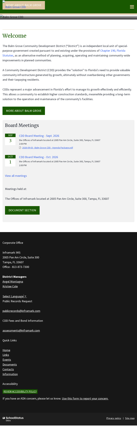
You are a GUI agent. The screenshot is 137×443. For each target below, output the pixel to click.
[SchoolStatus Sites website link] (13, 419)
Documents (10, 364)
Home (6, 350)
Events (7, 360)
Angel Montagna (13, 281)
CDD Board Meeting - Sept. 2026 (39, 136)
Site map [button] (129, 418)
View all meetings (16, 176)
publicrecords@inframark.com (21, 311)
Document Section (22, 210)
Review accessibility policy (20, 391)
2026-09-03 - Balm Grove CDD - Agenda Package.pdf (47, 147)
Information (10, 374)
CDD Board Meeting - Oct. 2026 (38, 157)
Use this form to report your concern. (85, 398)
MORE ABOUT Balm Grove (23, 111)
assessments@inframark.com (21, 330)
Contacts (8, 369)
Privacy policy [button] (113, 418)
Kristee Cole (10, 286)
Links (6, 355)
